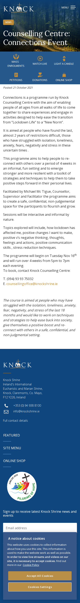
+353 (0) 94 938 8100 (27, 405)
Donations (39, 80)
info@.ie (26, 411)
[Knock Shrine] (18, 8)
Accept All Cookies (40, 576)
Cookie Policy (31, 565)
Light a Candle (64, 64)
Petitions (16, 80)
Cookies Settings (40, 587)
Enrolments (16, 64)
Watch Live (40, 64)
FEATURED (11, 435)
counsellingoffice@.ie (32, 284)
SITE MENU (12, 448)
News (8, 22)
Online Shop (64, 80)
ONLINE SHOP (14, 461)
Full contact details (15, 420)
